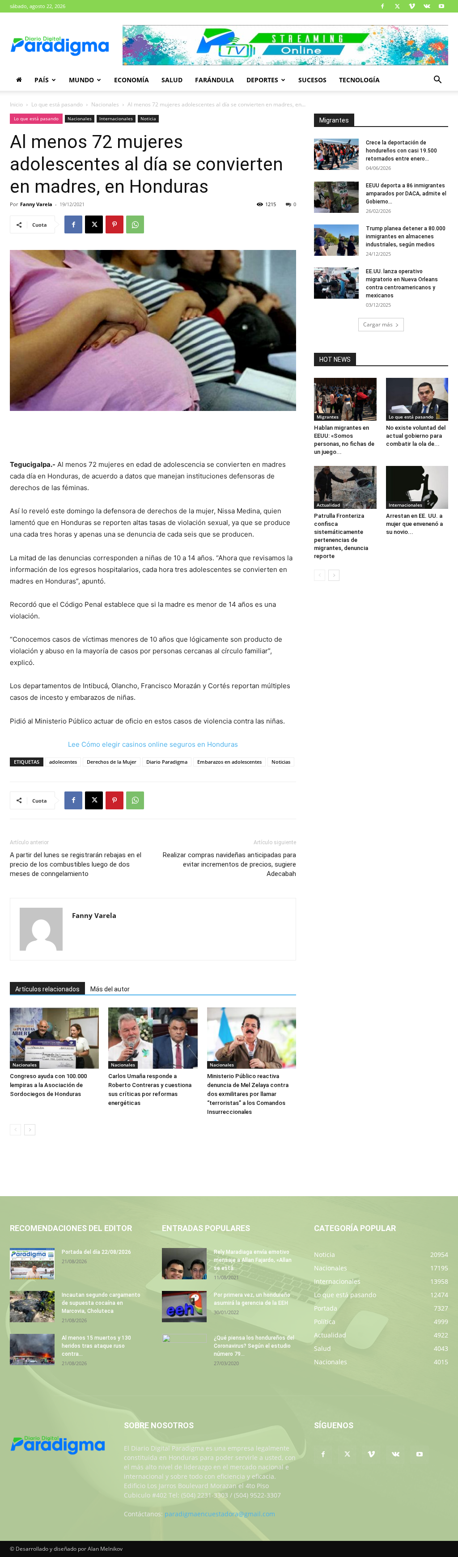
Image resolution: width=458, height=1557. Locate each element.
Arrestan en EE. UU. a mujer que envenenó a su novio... (414, 523)
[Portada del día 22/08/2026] (32, 1263)
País (41, 80)
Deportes (262, 80)
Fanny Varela (36, 204)
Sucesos (312, 80)
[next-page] (29, 1129)
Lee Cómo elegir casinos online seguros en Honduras (153, 744)
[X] (397, 6)
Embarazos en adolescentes (229, 761)
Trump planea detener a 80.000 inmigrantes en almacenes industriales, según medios (405, 236)
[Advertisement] (153, 436)
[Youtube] (441, 6)
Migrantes (328, 417)
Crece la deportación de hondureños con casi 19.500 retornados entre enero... (401, 151)
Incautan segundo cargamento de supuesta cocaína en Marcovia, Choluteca (101, 1303)
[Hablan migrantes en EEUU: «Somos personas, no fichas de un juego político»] (345, 399)
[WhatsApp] (135, 224)
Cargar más (378, 324)
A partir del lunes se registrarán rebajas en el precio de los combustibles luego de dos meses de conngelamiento (75, 864)
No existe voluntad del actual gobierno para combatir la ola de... (415, 435)
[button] (437, 80)
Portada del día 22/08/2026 (96, 1252)
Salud (171, 80)
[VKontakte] (426, 6)
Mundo (81, 80)
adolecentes (63, 761)
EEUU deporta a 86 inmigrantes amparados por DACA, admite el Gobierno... (406, 193)
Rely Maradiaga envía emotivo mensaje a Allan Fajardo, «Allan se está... (253, 1260)
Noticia (148, 118)
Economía (131, 80)
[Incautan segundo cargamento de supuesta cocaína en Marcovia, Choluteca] (32, 1306)
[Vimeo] (412, 6)
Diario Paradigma (166, 761)
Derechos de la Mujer (111, 761)
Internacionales (116, 118)
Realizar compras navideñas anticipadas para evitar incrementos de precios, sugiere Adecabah (229, 864)
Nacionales (105, 104)
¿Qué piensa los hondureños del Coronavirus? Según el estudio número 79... (254, 1346)
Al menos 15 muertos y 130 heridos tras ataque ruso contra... (96, 1346)
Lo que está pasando (57, 104)
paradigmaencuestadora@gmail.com (220, 1514)
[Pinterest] (114, 224)
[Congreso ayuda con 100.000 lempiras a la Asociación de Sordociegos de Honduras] (54, 1038)
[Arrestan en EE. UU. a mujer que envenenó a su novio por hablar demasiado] (417, 487)
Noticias (280, 761)
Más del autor (110, 989)
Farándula (214, 80)
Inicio (16, 104)
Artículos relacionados (47, 989)
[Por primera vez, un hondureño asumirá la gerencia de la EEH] (184, 1306)
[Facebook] (382, 6)
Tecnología (359, 80)
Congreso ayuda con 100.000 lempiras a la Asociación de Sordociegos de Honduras (48, 1085)
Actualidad (328, 505)
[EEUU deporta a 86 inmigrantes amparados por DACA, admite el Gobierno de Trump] (336, 197)
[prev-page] (15, 1129)
